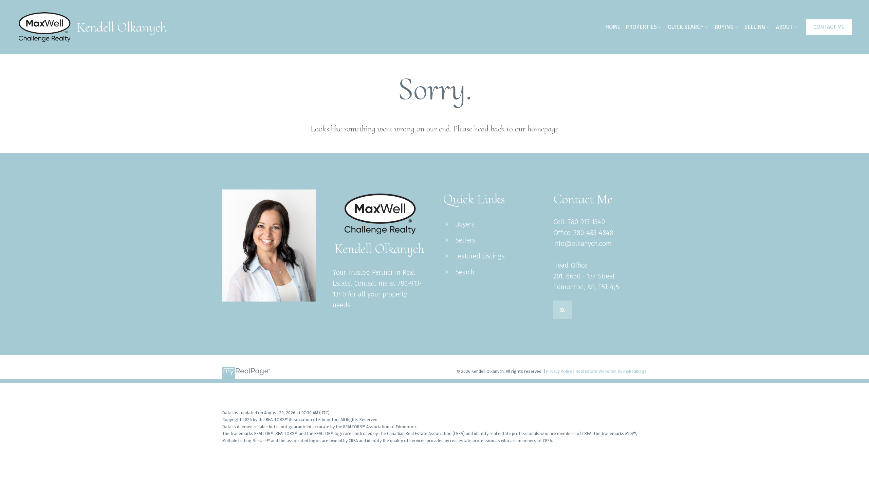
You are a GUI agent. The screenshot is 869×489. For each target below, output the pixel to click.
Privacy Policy (559, 371)
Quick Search (686, 27)
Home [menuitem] (612, 27)
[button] (829, 27)
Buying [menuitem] (724, 27)
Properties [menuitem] (641, 27)
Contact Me (829, 27)
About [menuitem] (784, 27)
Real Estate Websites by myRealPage (611, 371)
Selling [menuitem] (754, 27)
